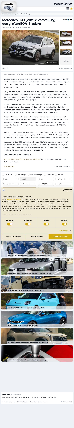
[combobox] (3, 179)
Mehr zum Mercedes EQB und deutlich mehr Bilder (22, 159)
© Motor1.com (9, 166)
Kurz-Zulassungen (36, 175)
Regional (43, 397)
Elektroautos (6, 397)
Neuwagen (8, 175)
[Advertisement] (37, 376)
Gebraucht (50, 175)
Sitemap (45, 401)
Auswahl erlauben (37, 236)
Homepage (5, 401)
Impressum (12, 401)
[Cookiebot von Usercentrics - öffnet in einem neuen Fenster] (64, 190)
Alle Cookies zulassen (60, 236)
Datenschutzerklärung (35, 401)
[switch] (28, 224)
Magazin (15, 14)
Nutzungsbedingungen (22, 401)
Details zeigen (63, 231)
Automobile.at (6, 14)
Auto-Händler (52, 397)
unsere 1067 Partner (14, 199)
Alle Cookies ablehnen (13, 236)
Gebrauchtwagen (16, 397)
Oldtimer (60, 175)
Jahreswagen (21, 175)
